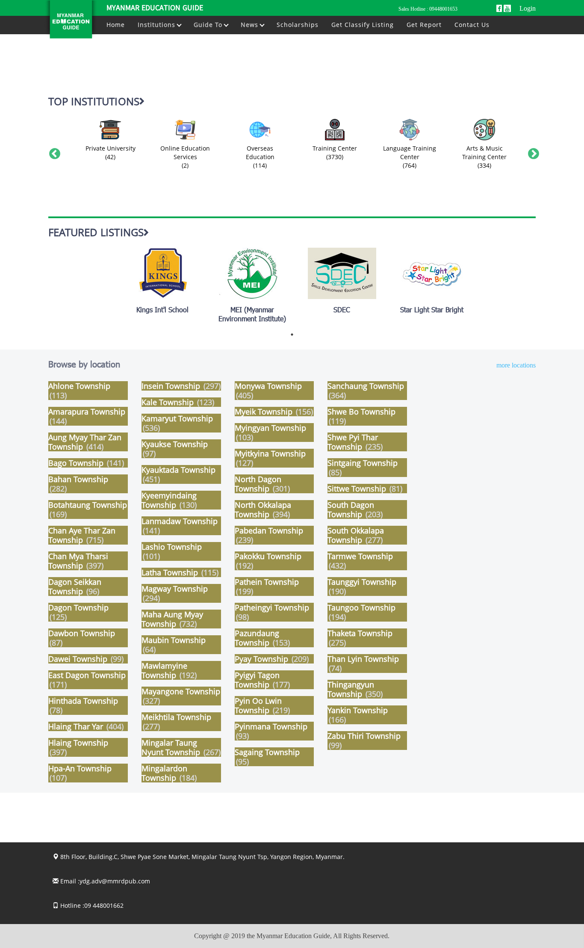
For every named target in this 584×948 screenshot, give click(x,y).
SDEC (341, 310)
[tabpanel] (162, 281)
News (250, 25)
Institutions (157, 25)
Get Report (424, 25)
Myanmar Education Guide (154, 8)
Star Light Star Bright (431, 310)
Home (115, 25)
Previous (52, 152)
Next (531, 152)
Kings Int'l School (162, 310)
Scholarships (298, 25)
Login (527, 8)
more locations (516, 365)
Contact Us (472, 25)
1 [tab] (292, 334)
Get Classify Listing (362, 25)
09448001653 (443, 9)
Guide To (209, 25)
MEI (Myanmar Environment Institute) (252, 315)
